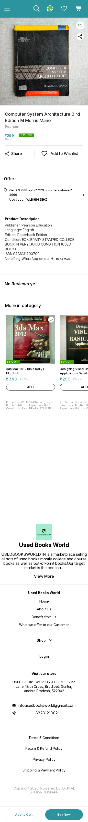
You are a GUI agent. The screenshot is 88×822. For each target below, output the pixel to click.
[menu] (7, 8)
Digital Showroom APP (52, 790)
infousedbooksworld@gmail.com (47, 705)
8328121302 (46, 713)
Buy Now (64, 814)
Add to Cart (24, 814)
